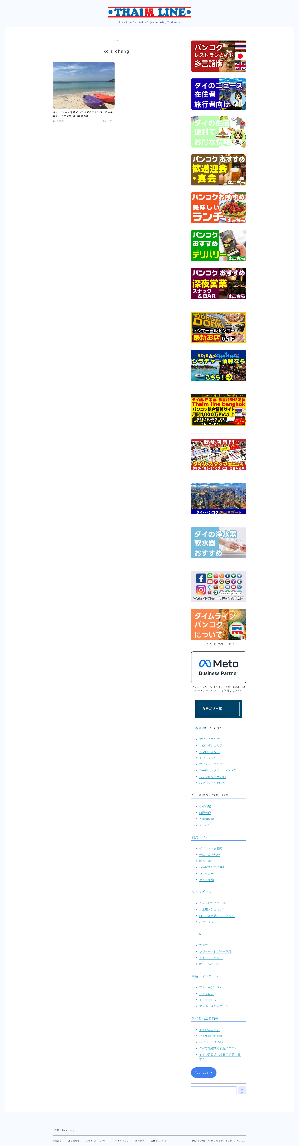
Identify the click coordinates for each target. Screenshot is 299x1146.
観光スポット (208, 861)
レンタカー (206, 873)
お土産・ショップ (211, 909)
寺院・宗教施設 (209, 855)
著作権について (159, 1140)
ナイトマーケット (211, 958)
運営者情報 (74, 1140)
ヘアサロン (206, 994)
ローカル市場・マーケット (217, 916)
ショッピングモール (212, 903)
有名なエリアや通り (212, 867)
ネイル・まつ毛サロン (214, 1006)
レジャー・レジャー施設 (215, 951)
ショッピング (202, 892)
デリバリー (206, 825)
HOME (56, 1130)
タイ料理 (205, 806)
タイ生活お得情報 (211, 1036)
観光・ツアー (202, 837)
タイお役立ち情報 (205, 1018)
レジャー (198, 934)
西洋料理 (205, 813)
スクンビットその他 (212, 777)
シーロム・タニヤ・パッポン (218, 770)
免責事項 (139, 1140)
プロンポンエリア (211, 745)
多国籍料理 (206, 819)
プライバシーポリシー (97, 1140)
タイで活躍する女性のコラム (218, 1048)
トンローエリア (209, 752)
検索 (242, 1091)
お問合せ (57, 1140)
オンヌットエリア (211, 764)
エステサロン (208, 1000)
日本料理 (198, 728)
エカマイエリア (209, 758)
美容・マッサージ (205, 976)
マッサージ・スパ (211, 987)
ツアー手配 (206, 880)
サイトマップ (122, 1140)
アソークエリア (209, 739)
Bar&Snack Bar (209, 964)
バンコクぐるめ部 (211, 1042)
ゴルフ (203, 945)
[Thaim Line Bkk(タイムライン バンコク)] (149, 12)
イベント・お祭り (211, 848)
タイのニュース (209, 1030)
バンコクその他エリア (214, 783)
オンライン (206, 922)
